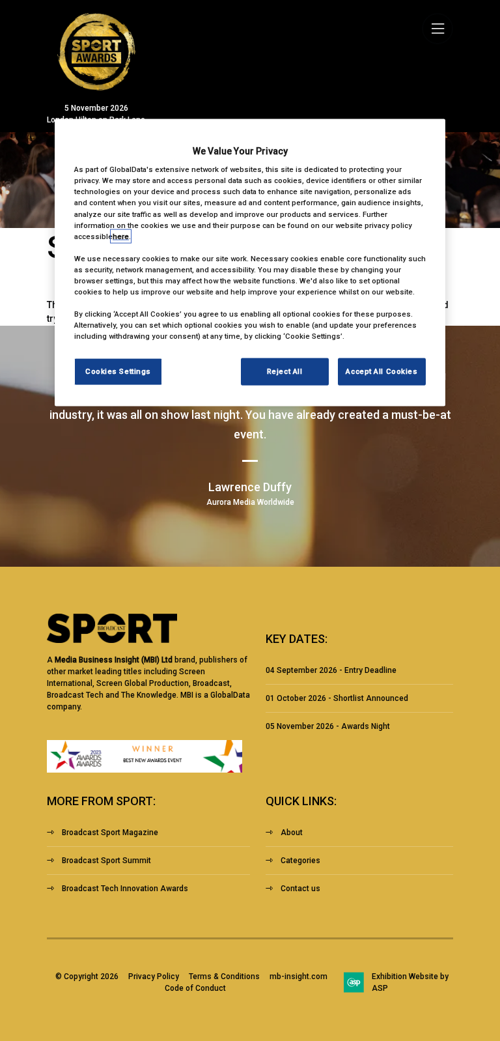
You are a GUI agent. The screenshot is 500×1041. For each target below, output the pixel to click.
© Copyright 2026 (86, 976)
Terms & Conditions (224, 976)
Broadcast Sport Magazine (110, 832)
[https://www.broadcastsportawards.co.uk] (96, 87)
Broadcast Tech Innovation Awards (125, 888)
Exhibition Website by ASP (410, 982)
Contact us (300, 888)
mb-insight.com (298, 976)
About (292, 832)
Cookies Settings (118, 371)
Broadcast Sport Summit (106, 860)
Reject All (285, 371)
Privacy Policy (153, 976)
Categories (300, 860)
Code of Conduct (195, 988)
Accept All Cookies (381, 371)
